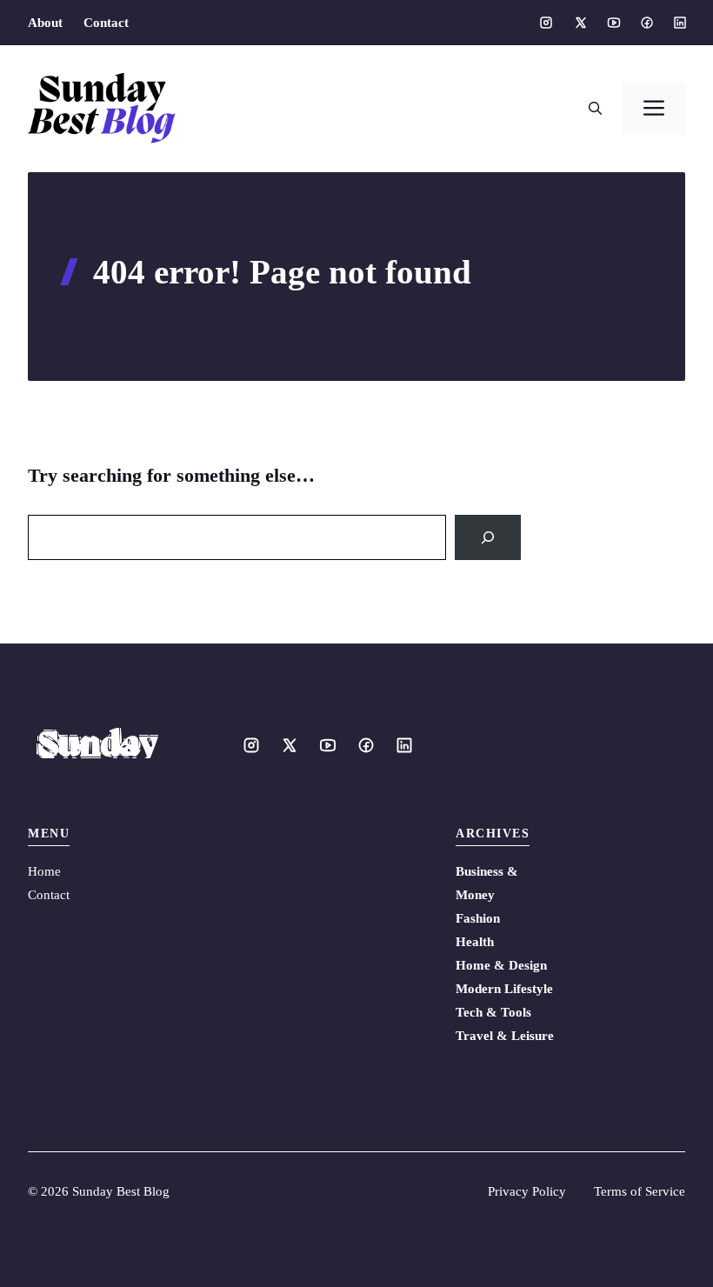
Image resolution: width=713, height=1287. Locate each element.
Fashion (478, 918)
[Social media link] (546, 23)
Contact (106, 23)
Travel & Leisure (505, 1036)
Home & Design (501, 965)
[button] (595, 109)
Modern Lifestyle (504, 989)
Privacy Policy (527, 1191)
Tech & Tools (493, 1012)
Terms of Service (639, 1191)
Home (44, 871)
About (45, 23)
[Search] (488, 537)
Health (475, 942)
